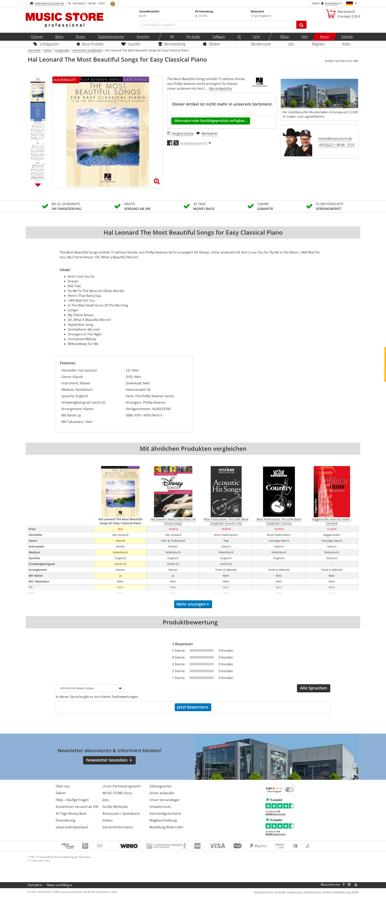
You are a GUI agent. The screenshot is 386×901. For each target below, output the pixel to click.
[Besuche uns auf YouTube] (356, 884)
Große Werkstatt (115, 806)
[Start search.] (301, 25)
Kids (305, 37)
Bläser (284, 37)
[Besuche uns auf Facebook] (343, 884)
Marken (214, 44)
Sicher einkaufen (162, 793)
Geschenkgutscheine (165, 813)
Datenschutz (313, 892)
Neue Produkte (93, 44)
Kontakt (34, 885)
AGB (355, 892)
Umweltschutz (160, 806)
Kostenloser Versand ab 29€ (77, 806)
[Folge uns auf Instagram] (349, 884)
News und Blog (58, 885)
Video (346, 44)
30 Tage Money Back (71, 813)
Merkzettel (209, 133)
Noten (324, 37)
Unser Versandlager (164, 800)
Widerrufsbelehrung (337, 892)
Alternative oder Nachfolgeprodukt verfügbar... (211, 120)
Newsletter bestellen (106, 760)
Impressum (295, 892)
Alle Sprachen (313, 688)
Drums (80, 37)
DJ (238, 37)
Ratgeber (318, 44)
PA (172, 37)
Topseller (134, 44)
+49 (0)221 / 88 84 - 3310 (336, 145)
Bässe (59, 37)
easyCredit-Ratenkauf (72, 827)
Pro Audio (193, 37)
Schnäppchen (49, 44)
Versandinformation (118, 827)
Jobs (291, 44)
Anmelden (332, 3)
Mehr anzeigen (191, 604)
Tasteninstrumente (111, 37)
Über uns (63, 786)
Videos (108, 820)
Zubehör (347, 37)
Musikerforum (264, 892)
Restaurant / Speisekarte (121, 813)
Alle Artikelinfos (220, 88)
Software (219, 37)
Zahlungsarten (160, 786)
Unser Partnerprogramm (122, 786)
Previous (38, 78)
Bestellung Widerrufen (166, 827)
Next (38, 185)
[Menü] (293, 786)
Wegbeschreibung (163, 820)
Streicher (143, 37)
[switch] (289, 789)
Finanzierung (65, 820)
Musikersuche (261, 44)
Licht (256, 37)
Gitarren (37, 37)
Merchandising (175, 44)
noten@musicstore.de (49, 3)
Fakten (61, 793)
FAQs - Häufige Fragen (72, 800)
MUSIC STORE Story (117, 793)
